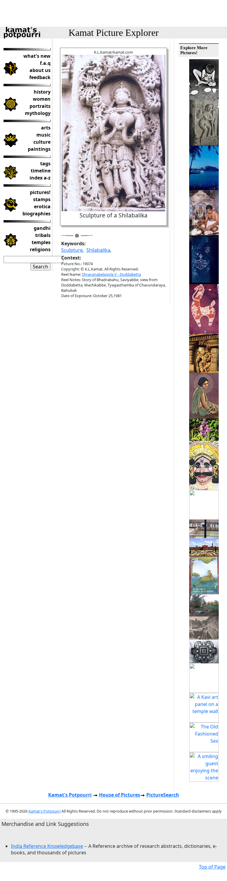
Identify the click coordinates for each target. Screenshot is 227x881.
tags (45, 163)
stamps (42, 199)
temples (41, 242)
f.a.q (45, 63)
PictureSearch (162, 795)
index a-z (40, 177)
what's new (37, 56)
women (42, 99)
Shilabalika (98, 250)
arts (46, 127)
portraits (40, 106)
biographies (36, 213)
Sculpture (72, 250)
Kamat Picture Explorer (114, 32)
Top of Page (212, 867)
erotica (42, 206)
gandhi (42, 228)
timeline (41, 170)
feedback (40, 77)
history (42, 92)
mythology (38, 113)
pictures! (40, 192)
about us (40, 70)
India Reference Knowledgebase (47, 846)
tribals (43, 235)
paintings (39, 149)
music (43, 135)
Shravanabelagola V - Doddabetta (111, 274)
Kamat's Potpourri (70, 795)
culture (42, 142)
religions (40, 249)
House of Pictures (119, 795)
